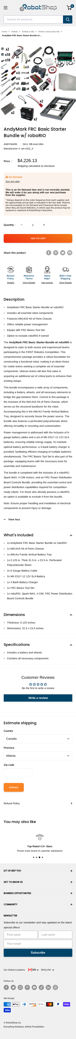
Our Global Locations (14, 970)
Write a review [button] (38, 697)
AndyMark (10, 144)
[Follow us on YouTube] (34, 987)
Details (10, 282)
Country (8, 730)
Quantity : (9, 224)
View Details (29, 282)
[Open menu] (5, 7)
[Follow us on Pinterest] (27, 987)
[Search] (67, 19)
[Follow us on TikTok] (41, 987)
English (46, 970)
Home (4, 31)
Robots (14, 31)
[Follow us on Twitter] (13, 987)
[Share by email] (69, 252)
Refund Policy (12, 803)
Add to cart (38, 238)
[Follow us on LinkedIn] (48, 987)
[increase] (44, 225)
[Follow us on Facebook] (6, 987)
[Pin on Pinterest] (55, 252)
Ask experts (47, 282)
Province (9, 747)
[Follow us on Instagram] (20, 987)
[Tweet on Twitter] (62, 252)
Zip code (9, 764)
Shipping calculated (29, 165)
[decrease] (21, 225)
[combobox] (33, 19)
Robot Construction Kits (49, 31)
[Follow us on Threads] (55, 987)
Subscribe (38, 952)
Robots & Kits (28, 31)
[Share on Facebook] (48, 252)
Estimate (13, 787)
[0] (69, 8)
